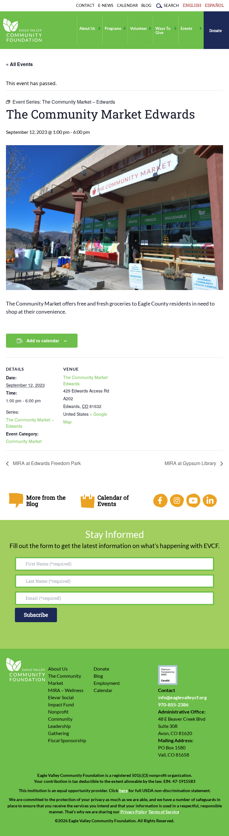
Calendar (127, 5)
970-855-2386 (173, 704)
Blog (146, 5)
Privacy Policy (133, 811)
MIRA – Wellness (65, 690)
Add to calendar (43, 340)
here (123, 790)
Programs (113, 28)
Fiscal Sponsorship (67, 740)
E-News (105, 5)
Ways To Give (162, 30)
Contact (85, 5)
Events (186, 28)
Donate (215, 30)
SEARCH (171, 5)
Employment (107, 683)
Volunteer (138, 28)
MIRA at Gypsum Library (191, 463)
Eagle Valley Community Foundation (22, 30)
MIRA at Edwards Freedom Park (46, 463)
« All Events (19, 64)
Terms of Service (163, 811)
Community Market (24, 441)
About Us (87, 28)
